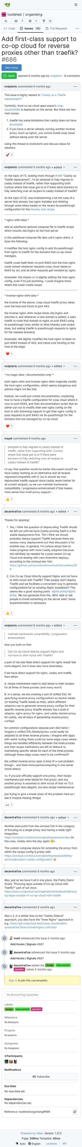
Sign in (13, 980)
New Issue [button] (11, 67)
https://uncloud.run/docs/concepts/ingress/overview (37, 837)
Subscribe (43, 1076)
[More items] (77, 29)
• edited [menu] (57, 167)
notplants (56, 75)
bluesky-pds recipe (43, 209)
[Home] (7, 4)
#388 (58, 175)
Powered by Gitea (32, 1133)
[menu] (75, 86)
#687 (27, 944)
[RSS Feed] (6, 21)
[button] (16, 21)
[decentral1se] (15, 1061)
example (16, 124)
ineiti (17, 938)
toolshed (14, 14)
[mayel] (11, 1061)
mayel (8, 438)
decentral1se (12, 511)
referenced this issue (34, 938)
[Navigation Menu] (76, 5)
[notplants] (6, 1061)
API (64, 1143)
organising (33, 14)
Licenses (51, 1143)
